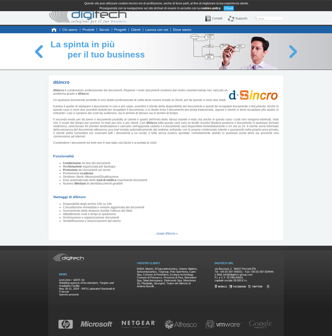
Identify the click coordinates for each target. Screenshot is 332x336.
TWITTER (256, 287)
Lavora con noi (156, 30)
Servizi (104, 30)
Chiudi (228, 8)
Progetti (120, 30)
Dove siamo (182, 30)
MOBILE (222, 287)
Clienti (135, 30)
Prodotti (88, 30)
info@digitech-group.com (238, 274)
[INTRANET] (269, 287)
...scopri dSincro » (166, 233)
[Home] (88, 12)
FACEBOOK (239, 287)
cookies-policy (211, 8)
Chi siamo (70, 30)
